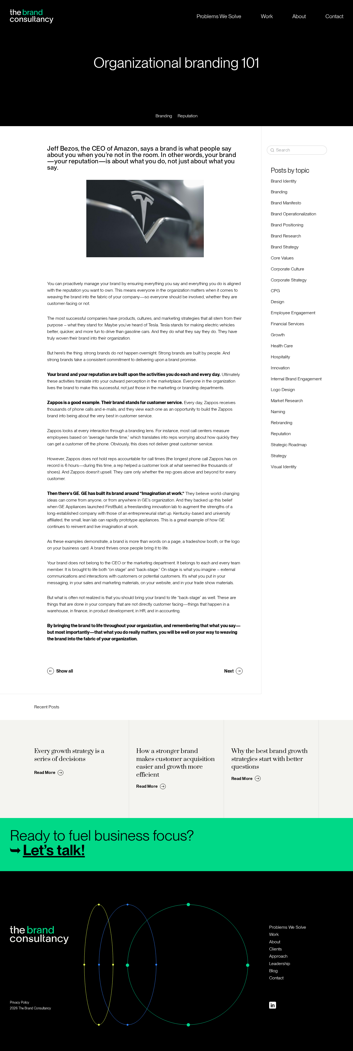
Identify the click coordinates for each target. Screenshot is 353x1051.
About (299, 16)
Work (267, 16)
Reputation (187, 115)
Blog (273, 970)
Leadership (279, 963)
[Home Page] (31, 16)
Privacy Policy (19, 1002)
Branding (164, 115)
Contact (334, 16)
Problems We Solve (219, 16)
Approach (278, 956)
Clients (275, 949)
